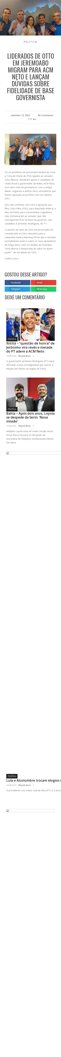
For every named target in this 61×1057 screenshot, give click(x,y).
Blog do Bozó (24, 356)
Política (30, 42)
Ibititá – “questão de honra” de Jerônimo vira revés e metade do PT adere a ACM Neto (30, 347)
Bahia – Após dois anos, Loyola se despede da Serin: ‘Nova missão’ (30, 417)
